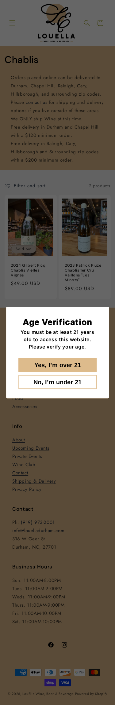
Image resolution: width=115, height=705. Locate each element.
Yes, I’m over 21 (57, 365)
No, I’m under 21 (57, 382)
